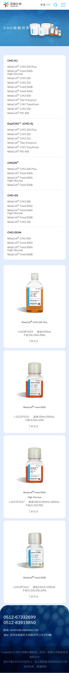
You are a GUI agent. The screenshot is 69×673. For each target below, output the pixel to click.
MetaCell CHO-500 (19, 95)
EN (48, 4)
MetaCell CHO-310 (19, 82)
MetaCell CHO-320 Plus (22, 66)
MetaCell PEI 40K (18, 113)
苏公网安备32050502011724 (50, 661)
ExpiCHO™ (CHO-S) (20, 123)
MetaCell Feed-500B (20, 86)
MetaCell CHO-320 (19, 78)
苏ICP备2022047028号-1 (18, 661)
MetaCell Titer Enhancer (22, 99)
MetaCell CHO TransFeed (23, 104)
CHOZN (12, 162)
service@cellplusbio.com (24, 630)
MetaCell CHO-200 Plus (22, 168)
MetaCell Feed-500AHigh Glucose (20, 72)
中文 (43, 4)
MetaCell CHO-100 (19, 108)
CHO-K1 (12, 60)
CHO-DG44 (14, 232)
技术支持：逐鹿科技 (35, 666)
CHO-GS (12, 195)
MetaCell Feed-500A (20, 91)
